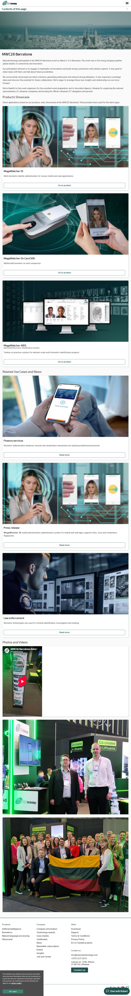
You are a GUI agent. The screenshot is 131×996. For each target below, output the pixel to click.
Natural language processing (15, 936)
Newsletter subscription (48, 946)
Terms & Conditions (80, 936)
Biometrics (7, 932)
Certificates (42, 939)
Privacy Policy (77, 939)
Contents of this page (14, 8)
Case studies (43, 936)
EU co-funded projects (81, 943)
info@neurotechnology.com (84, 955)
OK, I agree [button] (13, 991)
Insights (40, 953)
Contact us (79, 970)
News (39, 943)
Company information (47, 929)
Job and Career (44, 956)
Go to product (64, 185)
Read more (64, 455)
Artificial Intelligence (11, 929)
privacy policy (16, 983)
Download (76, 929)
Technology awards (46, 932)
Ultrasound (7, 939)
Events (40, 950)
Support (75, 932)
